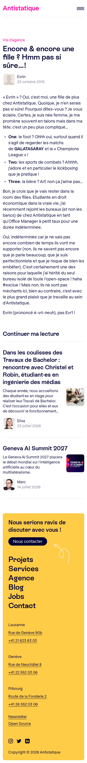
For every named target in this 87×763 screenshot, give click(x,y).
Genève (15, 656)
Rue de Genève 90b (25, 632)
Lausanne (16, 624)
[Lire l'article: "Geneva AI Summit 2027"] (75, 464)
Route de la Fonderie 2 (27, 696)
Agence (21, 578)
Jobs (16, 596)
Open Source (19, 723)
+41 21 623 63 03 (22, 640)
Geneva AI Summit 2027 (35, 448)
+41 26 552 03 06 (23, 704)
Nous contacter (27, 541)
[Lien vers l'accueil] (21, 9)
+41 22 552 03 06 (23, 672)
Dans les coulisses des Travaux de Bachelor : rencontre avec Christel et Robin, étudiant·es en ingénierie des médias (38, 367)
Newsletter (17, 716)
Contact (22, 605)
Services (23, 569)
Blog (16, 587)
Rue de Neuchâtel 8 (25, 664)
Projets (20, 559)
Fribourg (15, 688)
